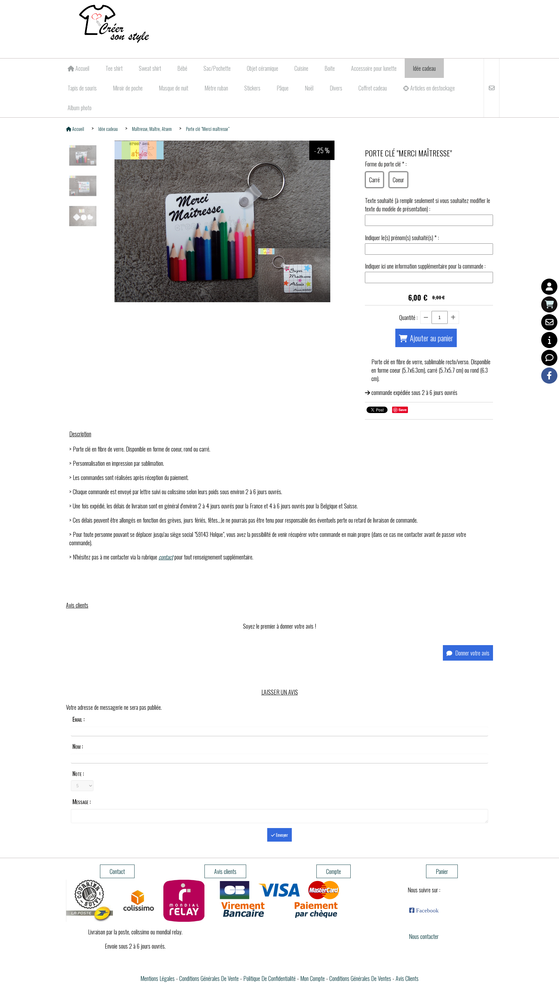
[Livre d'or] (549, 358)
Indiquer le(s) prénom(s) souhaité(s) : (402, 237)
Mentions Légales (157, 978)
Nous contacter (424, 936)
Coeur (398, 179)
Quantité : (408, 317)
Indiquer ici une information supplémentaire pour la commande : (425, 266)
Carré (374, 179)
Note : (78, 773)
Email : (78, 719)
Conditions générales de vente (209, 978)
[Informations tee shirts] (549, 340)
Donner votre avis (471, 653)
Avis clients (407, 978)
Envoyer (281, 835)
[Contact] (549, 322)
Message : (81, 801)
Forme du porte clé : (386, 164)
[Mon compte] (549, 287)
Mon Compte (312, 978)
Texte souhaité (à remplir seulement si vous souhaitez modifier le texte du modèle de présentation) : (427, 204)
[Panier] (549, 304)
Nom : (77, 746)
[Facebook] (549, 375)
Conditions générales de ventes (360, 978)
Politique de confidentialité (269, 978)
